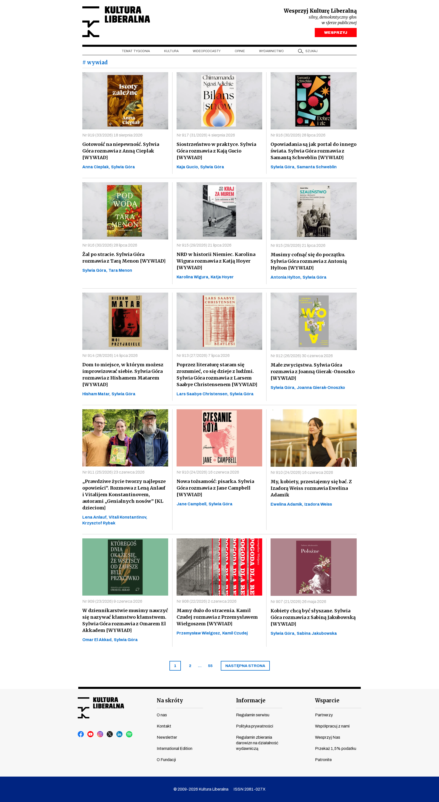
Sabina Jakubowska (317, 633)
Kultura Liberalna (116, 21)
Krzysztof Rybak (98, 523)
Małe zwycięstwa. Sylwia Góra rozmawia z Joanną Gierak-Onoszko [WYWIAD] (313, 371)
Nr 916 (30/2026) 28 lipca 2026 (298, 135)
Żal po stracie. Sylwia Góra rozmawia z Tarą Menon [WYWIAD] (124, 257)
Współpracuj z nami (332, 726)
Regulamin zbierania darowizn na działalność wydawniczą (257, 743)
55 (210, 666)
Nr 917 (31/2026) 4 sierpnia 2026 (206, 135)
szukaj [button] (311, 51)
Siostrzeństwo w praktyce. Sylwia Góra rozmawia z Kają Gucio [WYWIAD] (216, 150)
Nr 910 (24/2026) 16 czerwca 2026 (208, 472)
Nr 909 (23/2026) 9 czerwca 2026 (112, 601)
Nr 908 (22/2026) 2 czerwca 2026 (207, 601)
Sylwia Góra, (283, 167)
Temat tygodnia (136, 51)
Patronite (323, 760)
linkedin (119, 734)
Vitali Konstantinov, (128, 517)
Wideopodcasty (207, 51)
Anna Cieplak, (96, 167)
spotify (129, 734)
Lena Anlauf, (95, 517)
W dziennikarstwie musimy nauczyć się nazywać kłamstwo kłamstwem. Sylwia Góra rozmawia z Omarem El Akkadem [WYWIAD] (125, 620)
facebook (81, 734)
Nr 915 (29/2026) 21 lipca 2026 (204, 245)
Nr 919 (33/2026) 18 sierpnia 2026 (112, 135)
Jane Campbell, (192, 504)
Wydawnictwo (271, 51)
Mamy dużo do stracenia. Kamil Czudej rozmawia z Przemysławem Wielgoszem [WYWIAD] (217, 617)
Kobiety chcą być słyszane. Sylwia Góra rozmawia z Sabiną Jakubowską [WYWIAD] (313, 617)
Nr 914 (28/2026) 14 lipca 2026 (110, 355)
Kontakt (164, 726)
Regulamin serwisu (252, 715)
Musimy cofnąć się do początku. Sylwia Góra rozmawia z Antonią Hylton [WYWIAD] (309, 261)
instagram (100, 734)
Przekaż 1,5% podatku (335, 748)
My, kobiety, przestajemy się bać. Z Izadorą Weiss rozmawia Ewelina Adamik (311, 488)
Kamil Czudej (235, 633)
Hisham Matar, (96, 394)
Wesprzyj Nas (327, 737)
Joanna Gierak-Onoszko (321, 387)
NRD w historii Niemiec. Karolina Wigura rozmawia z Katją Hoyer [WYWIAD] (216, 260)
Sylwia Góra (123, 167)
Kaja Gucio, (188, 167)
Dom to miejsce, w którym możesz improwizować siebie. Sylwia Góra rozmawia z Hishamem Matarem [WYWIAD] (122, 374)
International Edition (174, 748)
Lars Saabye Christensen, (203, 394)
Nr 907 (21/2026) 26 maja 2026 (298, 601)
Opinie (240, 51)
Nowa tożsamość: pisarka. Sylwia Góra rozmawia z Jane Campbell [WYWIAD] (215, 487)
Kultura (171, 51)
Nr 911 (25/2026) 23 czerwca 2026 (113, 472)
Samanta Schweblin (317, 167)
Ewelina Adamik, (287, 504)
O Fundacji (166, 760)
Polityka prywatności (254, 726)
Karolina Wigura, (193, 277)
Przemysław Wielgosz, (199, 633)
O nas (162, 715)
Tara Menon (120, 270)
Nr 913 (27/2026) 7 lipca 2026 (203, 355)
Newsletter (167, 737)
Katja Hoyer (222, 277)
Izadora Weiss (318, 504)
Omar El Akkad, (97, 640)
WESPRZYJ (335, 33)
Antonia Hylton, (286, 277)
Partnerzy (324, 715)
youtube (90, 734)
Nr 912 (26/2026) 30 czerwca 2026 (302, 356)
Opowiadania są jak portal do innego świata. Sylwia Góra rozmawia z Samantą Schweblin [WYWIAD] (313, 150)
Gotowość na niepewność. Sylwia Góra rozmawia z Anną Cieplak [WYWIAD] (120, 150)
